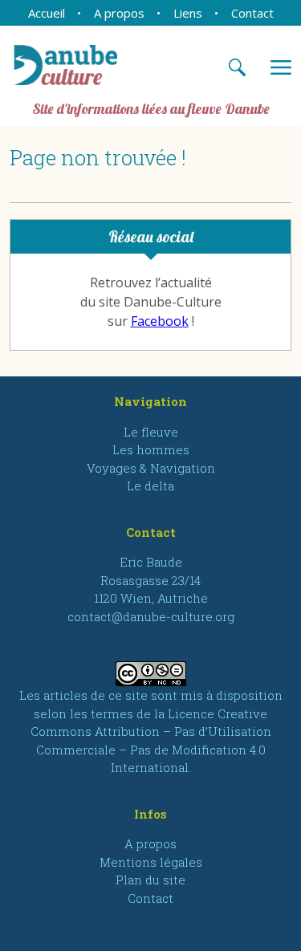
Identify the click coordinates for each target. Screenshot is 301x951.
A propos (119, 13)
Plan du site (150, 880)
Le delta (150, 486)
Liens (187, 13)
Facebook (160, 321)
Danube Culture (77, 65)
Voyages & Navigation (151, 468)
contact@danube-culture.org (150, 616)
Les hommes (150, 449)
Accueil (46, 13)
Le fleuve (151, 432)
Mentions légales (151, 862)
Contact (252, 13)
